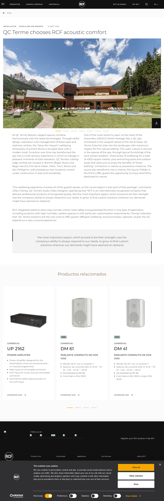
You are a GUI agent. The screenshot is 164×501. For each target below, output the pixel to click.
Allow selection (136, 476)
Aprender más (14, 395)
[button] (58, 131)
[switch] (73, 496)
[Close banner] (160, 464)
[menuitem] (34, 4)
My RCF (135, 4)
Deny (136, 484)
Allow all (136, 467)
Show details (131, 496)
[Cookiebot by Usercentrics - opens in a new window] (16, 496)
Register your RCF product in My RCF (138, 438)
